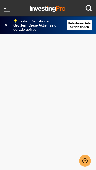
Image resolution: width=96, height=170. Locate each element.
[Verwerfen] (6, 25)
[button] (50, 25)
